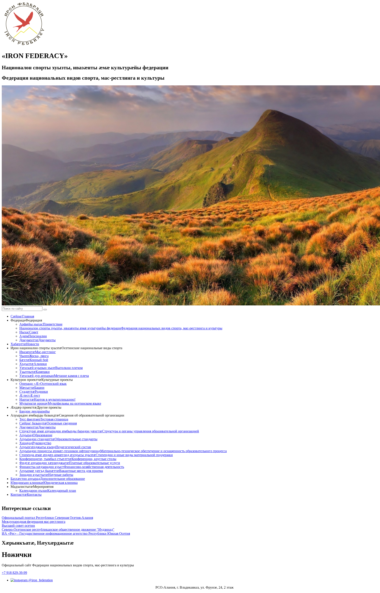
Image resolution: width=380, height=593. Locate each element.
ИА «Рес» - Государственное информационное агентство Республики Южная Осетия (66, 533)
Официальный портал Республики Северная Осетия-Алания (47, 518)
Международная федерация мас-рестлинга (33, 521)
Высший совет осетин (18, 525)
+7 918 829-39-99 (14, 573)
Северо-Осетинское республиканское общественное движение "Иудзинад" (58, 529)
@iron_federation (40, 580)
